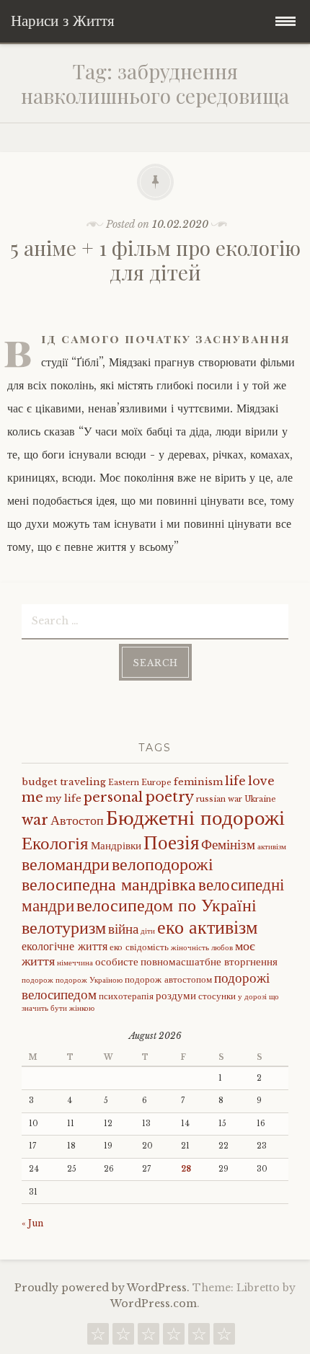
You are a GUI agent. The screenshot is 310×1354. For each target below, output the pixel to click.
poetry (169, 796)
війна (123, 928)
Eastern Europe (140, 782)
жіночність (190, 947)
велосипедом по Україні (166, 905)
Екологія (55, 843)
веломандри (66, 864)
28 (186, 1169)
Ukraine (260, 799)
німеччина (75, 963)
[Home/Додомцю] (224, 1337)
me (32, 797)
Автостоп (77, 820)
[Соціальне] (123, 1337)
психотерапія (126, 996)
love (261, 781)
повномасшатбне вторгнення (209, 961)
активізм (271, 846)
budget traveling (64, 782)
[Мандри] (98, 1337)
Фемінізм (228, 844)
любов (222, 947)
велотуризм (64, 927)
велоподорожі (162, 864)
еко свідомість (139, 947)
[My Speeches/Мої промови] (199, 1337)
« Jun (32, 1223)
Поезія (171, 842)
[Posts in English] (174, 1337)
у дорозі (252, 996)
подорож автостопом (168, 979)
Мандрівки (116, 845)
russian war (219, 799)
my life (63, 798)
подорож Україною (89, 980)
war (35, 819)
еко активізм (207, 927)
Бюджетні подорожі (195, 818)
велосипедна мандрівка (109, 884)
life (235, 781)
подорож (37, 980)
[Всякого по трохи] (148, 1337)
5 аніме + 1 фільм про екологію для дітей (155, 260)
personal (113, 797)
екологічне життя (64, 946)
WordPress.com (153, 1303)
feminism (198, 782)
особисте (116, 961)
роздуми (176, 995)
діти (148, 931)
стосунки (217, 996)
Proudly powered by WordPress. (102, 1287)
